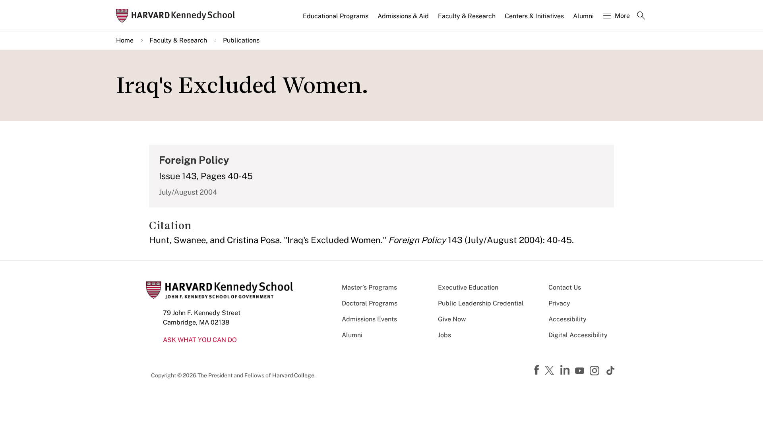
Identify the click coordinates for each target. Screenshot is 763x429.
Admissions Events (369, 319)
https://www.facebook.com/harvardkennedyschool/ (538, 370)
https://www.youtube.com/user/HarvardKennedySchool (581, 371)
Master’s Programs (369, 287)
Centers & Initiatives (534, 16)
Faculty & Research (467, 16)
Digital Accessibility (578, 335)
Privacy (559, 303)
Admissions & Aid (403, 16)
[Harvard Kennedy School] (178, 16)
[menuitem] (336, 19)
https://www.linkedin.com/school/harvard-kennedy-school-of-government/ (566, 370)
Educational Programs (335, 16)
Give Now (452, 319)
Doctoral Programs (369, 303)
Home (125, 40)
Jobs (444, 335)
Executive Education (468, 287)
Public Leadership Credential (481, 303)
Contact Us (564, 287)
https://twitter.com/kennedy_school (551, 371)
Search (641, 16)
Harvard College (293, 375)
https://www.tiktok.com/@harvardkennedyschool (611, 370)
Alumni (583, 16)
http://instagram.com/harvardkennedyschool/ (596, 371)
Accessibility (567, 319)
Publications (241, 40)
